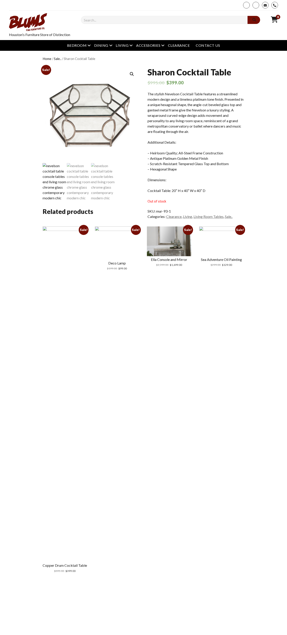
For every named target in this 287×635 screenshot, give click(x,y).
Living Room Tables (209, 216)
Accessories (148, 45)
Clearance (179, 45)
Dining (101, 45)
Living (122, 45)
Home (47, 59)
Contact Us (208, 45)
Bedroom (77, 45)
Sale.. (57, 59)
